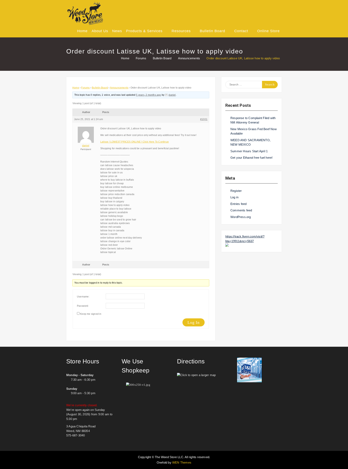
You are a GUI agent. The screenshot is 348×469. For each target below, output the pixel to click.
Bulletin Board (212, 31)
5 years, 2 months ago (148, 95)
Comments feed (241, 210)
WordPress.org (240, 217)
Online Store (268, 31)
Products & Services (144, 31)
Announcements (119, 87)
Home (82, 31)
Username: (83, 296)
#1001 (203, 119)
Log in (234, 197)
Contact (241, 31)
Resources (181, 31)
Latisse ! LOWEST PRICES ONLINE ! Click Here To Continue (134, 141)
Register (236, 190)
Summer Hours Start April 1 (249, 151)
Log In (193, 322)
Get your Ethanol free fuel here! (251, 157)
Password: (83, 305)
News (117, 31)
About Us (100, 31)
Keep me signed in (90, 314)
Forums (85, 87)
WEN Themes (181, 462)
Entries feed (238, 204)
